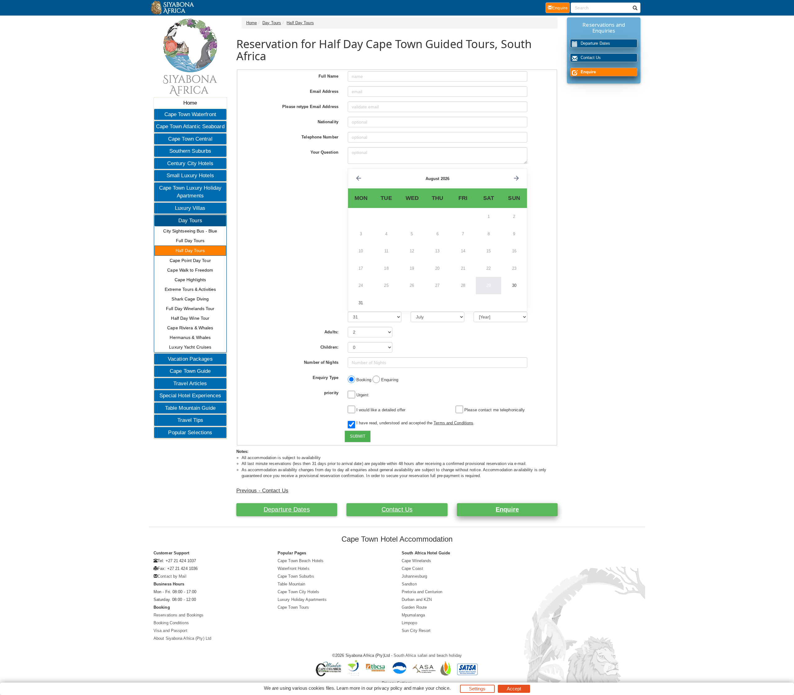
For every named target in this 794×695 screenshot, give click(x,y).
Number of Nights (321, 362)
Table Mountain (291, 584)
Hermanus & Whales (190, 337)
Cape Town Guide (190, 371)
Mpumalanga (413, 615)
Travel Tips (190, 420)
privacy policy (388, 688)
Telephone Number (319, 137)
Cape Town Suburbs (296, 576)
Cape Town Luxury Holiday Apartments (190, 192)
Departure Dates (287, 509)
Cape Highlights (190, 279)
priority (331, 392)
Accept (514, 688)
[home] (172, 8)
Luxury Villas (190, 208)
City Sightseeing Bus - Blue (190, 230)
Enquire (507, 509)
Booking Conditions (171, 623)
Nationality (328, 122)
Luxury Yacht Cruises (190, 347)
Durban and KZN (417, 599)
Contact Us (397, 509)
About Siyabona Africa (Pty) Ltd (182, 638)
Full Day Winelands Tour (190, 308)
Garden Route (414, 607)
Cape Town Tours (293, 607)
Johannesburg (414, 576)
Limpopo (409, 623)
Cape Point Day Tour (190, 260)
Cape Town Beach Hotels (300, 560)
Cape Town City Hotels (298, 591)
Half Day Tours (190, 250)
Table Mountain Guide (190, 408)
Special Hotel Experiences (190, 396)
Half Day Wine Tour (190, 318)
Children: (329, 347)
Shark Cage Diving (190, 298)
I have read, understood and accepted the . (414, 423)
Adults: (331, 332)
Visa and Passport (170, 630)
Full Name (328, 76)
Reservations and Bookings (179, 615)
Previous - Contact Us (262, 491)
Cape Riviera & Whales (190, 327)
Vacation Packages (190, 359)
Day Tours (190, 220)
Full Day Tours (190, 240)
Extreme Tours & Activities (190, 289)
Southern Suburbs (190, 151)
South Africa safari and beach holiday (428, 655)
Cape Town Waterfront (190, 114)
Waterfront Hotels (294, 568)
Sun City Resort (416, 630)
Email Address (324, 91)
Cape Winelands (416, 560)
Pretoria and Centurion (422, 591)
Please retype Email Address (310, 106)
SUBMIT (357, 436)
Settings (477, 688)
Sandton (409, 584)
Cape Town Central (190, 139)
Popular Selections (190, 433)
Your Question (324, 152)
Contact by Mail (172, 576)
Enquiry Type (325, 377)
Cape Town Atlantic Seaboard (190, 126)
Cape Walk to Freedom (190, 270)
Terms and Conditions (453, 423)
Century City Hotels (190, 163)
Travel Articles (190, 383)
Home (190, 103)
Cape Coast (412, 568)
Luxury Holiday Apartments (302, 599)
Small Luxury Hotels (190, 175)
